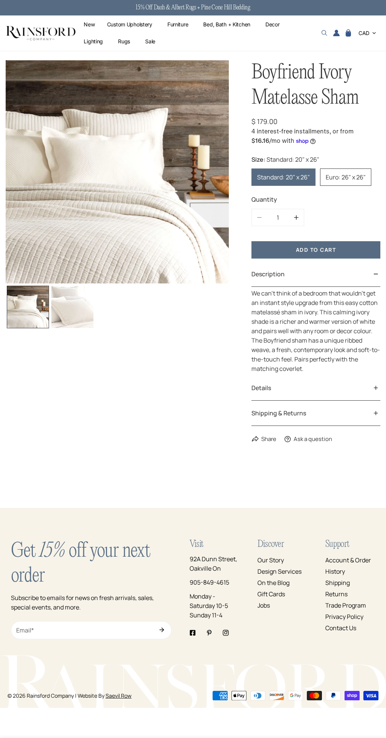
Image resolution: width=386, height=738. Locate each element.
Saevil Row (119, 695)
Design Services (279, 571)
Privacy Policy (344, 616)
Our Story (270, 560)
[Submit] (162, 629)
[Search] (324, 33)
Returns (336, 594)
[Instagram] (226, 632)
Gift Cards (271, 594)
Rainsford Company (50, 695)
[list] (117, 171)
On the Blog (273, 583)
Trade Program (345, 605)
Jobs (263, 605)
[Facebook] (192, 632)
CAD (363, 33)
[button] (348, 33)
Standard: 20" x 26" (283, 177)
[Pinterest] (209, 632)
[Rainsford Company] (40, 33)
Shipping (337, 583)
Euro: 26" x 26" (346, 177)
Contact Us (340, 628)
